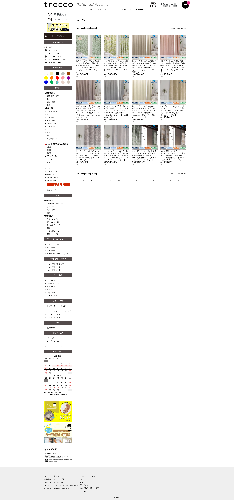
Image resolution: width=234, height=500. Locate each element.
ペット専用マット (54, 270)
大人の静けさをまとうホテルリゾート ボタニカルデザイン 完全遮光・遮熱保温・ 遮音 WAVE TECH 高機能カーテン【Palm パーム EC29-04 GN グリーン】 (144, 155)
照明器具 (47, 488)
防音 (48, 105)
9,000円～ (50, 153)
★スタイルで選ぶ (51, 123)
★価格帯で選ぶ (50, 174)
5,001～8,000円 (52, 177)
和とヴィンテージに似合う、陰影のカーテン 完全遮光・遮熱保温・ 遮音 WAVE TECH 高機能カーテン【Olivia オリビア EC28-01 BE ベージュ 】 (172, 110)
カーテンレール (53, 341)
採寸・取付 (51, 338)
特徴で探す (51, 293)
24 (153, 181)
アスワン (50, 159)
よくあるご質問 (55, 56)
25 (161, 181)
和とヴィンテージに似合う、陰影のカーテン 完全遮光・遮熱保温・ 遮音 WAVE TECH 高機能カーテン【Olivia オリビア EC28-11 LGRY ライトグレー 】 (116, 155)
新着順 (93, 28)
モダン (49, 130)
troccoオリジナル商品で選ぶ (56, 144)
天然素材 (50, 117)
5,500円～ (50, 147)
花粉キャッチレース (54, 234)
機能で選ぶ (48, 201)
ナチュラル (51, 126)
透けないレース (53, 222)
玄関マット (51, 286)
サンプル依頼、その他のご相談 (66, 485)
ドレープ (47, 482)
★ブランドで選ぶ (51, 156)
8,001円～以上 (52, 180)
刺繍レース (51, 228)
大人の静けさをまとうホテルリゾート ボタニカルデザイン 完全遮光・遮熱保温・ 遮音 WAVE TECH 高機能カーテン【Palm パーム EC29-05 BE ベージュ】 (172, 155)
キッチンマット (53, 283)
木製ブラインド (53, 251)
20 (119, 181)
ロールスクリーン (54, 244)
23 (144, 181)
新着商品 (47, 479)
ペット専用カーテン (54, 267)
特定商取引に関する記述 (89, 488)
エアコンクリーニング (55, 346)
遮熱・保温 (51, 102)
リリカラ (50, 165)
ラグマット (51, 280)
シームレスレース (54, 225)
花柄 (48, 136)
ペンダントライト (54, 317)
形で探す (50, 290)
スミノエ (50, 168)
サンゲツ (50, 162)
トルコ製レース (53, 231)
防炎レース (51, 207)
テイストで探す (53, 296)
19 (110, 181)
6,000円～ (50, 150)
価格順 (87, 28)
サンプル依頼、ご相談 (57, 59)
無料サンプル (52, 190)
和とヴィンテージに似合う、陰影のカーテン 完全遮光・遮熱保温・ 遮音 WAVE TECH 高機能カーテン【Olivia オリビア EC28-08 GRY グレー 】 (88, 155)
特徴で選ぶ (48, 216)
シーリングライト (54, 314)
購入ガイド (53, 50)
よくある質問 (139, 9)
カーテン (107, 9)
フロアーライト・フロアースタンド (59, 307)
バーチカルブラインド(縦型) (58, 254)
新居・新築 (51, 120)
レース (116, 9)
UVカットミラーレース (56, 204)
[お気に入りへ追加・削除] (77, 76)
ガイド (98, 9)
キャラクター (52, 139)
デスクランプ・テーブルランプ (59, 311)
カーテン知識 (54, 53)
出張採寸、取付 (55, 62)
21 (127, 181)
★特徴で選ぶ (49, 108)
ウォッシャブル (53, 111)
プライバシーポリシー (88, 491)
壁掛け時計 (51, 328)
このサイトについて (88, 476)
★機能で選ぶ (49, 93)
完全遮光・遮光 (53, 96)
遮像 (48, 213)
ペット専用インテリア (55, 264)
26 (170, 181)
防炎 (48, 99)
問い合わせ (84, 485)
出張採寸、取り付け (61, 488)
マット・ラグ (126, 9)
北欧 (48, 133)
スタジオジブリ (53, 171)
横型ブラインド (53, 247)
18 (101, 181)
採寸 (91, 9)
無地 (48, 114)
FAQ (81, 482)
